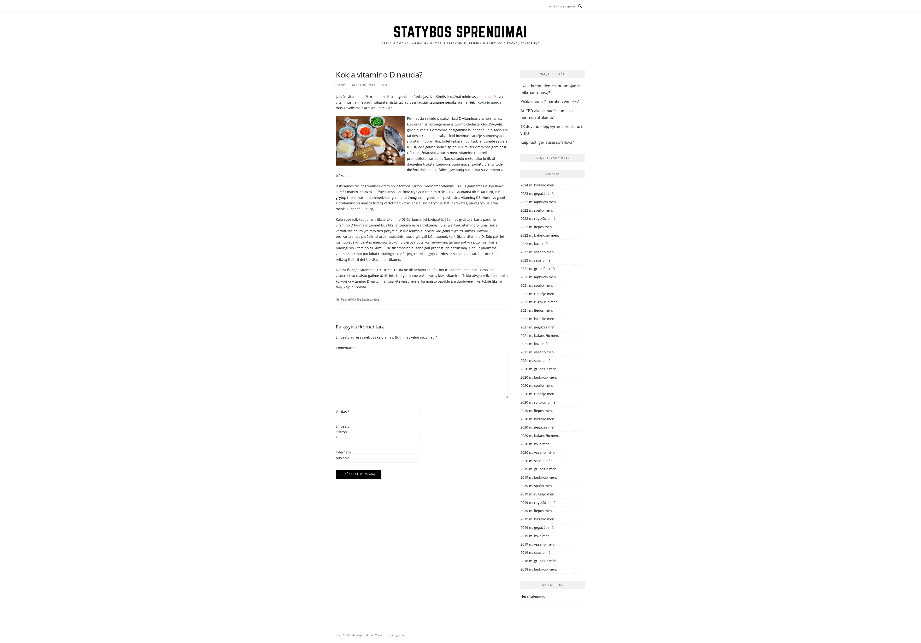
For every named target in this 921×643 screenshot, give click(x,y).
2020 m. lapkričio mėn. (538, 377)
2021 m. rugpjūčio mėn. (539, 302)
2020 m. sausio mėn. (537, 460)
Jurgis (341, 85)
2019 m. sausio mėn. (537, 552)
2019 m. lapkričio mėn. (538, 477)
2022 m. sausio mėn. (537, 260)
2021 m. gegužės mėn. (538, 327)
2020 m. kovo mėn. (535, 444)
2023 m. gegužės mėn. (538, 193)
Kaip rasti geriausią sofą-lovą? (547, 142)
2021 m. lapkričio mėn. (538, 277)
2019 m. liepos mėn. (536, 510)
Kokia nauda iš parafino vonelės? (549, 101)
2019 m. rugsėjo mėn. (537, 494)
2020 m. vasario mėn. (537, 452)
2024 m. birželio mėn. (537, 185)
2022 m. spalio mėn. (536, 210)
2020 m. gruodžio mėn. (538, 369)
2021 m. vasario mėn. (537, 352)
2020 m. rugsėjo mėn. (537, 394)
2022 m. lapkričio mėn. (538, 202)
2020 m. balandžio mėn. (539, 435)
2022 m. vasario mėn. (537, 252)
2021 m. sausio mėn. (537, 360)
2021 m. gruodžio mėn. (538, 268)
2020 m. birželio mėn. (537, 419)
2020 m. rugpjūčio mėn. (539, 402)
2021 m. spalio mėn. (536, 285)
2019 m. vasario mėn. (537, 544)
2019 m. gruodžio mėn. (538, 469)
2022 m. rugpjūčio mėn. (539, 218)
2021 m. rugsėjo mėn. (537, 294)
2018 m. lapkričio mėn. (538, 569)
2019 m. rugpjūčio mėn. (539, 502)
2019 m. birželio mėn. (537, 519)
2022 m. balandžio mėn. (539, 235)
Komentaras (343, 347)
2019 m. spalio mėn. (536, 485)
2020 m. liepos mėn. (536, 410)
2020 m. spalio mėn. (536, 385)
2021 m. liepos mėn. (536, 310)
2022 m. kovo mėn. (535, 243)
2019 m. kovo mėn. (535, 536)
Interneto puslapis (343, 455)
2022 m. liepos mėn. (536, 227)
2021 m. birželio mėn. (537, 318)
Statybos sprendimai (460, 31)
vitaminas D (486, 96)
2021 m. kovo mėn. (535, 343)
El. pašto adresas (342, 432)
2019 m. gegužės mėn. (538, 527)
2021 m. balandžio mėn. (539, 335)
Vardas (343, 411)
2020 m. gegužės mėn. (538, 427)
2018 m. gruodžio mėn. (538, 561)
